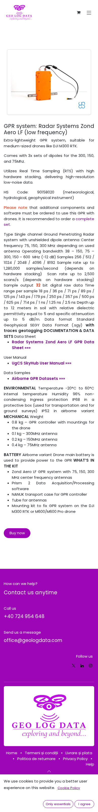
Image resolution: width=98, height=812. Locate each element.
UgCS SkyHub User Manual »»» (41, 363)
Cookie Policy (69, 788)
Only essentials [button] (58, 804)
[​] (73, 665)
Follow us (84, 656)
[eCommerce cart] (79, 13)
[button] (49, 771)
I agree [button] (84, 804)
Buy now (17, 533)
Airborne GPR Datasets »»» (38, 378)
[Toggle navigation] (89, 12)
